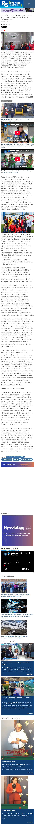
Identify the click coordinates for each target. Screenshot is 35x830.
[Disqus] (17, 489)
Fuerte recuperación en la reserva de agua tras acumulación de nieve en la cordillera (14, 637)
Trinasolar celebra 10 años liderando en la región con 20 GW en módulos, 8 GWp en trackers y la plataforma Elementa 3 (17, 616)
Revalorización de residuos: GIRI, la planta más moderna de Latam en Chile (17, 171)
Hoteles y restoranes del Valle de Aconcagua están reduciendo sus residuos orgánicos (15, 595)
